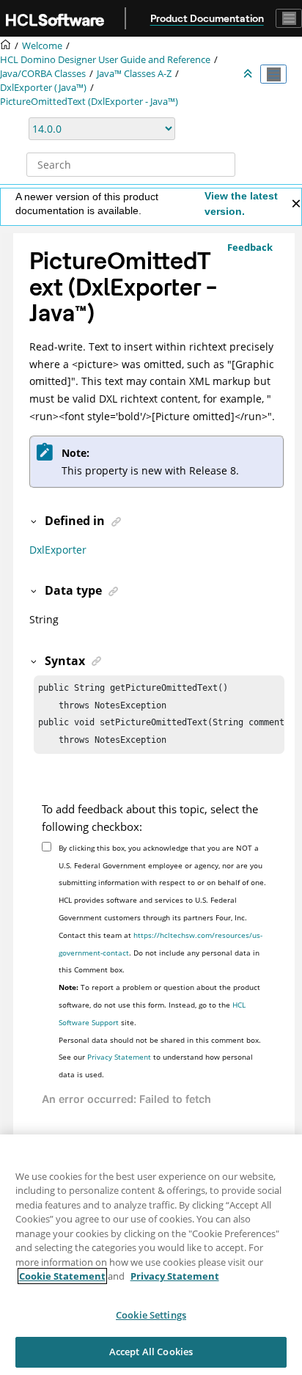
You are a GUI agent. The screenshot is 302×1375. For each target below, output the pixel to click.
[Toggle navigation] (289, 18)
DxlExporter (57, 550)
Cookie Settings (151, 1314)
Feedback (250, 247)
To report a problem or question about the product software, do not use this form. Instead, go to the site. (159, 1004)
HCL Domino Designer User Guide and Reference (105, 60)
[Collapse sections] (249, 74)
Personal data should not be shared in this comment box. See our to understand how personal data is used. (160, 1057)
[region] (151, 1254)
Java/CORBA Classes (43, 73)
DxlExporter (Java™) (43, 87)
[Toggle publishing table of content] (273, 74)
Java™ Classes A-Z (134, 73)
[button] (34, 521)
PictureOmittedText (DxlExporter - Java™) (89, 101)
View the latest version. (241, 203)
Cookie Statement (62, 1276)
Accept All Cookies (151, 1351)
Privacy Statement (119, 1057)
